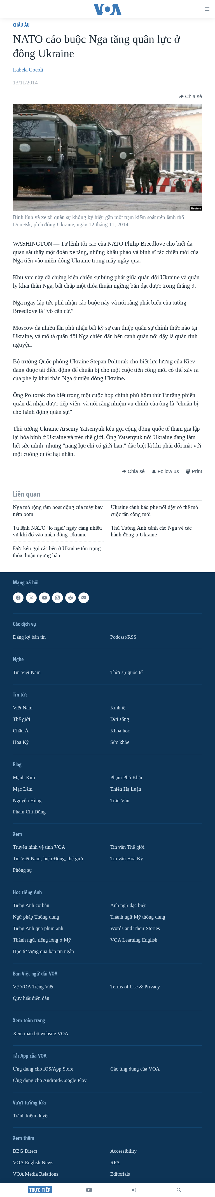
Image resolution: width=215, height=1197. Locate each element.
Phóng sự (22, 870)
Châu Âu (21, 25)
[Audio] (134, 1190)
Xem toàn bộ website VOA (40, 1033)
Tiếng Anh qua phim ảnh (38, 928)
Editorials (120, 1174)
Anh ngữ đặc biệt (128, 905)
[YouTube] (89, 1190)
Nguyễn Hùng (27, 800)
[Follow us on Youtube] (44, 597)
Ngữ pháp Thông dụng (36, 917)
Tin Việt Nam (27, 672)
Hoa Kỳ (21, 742)
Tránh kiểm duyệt (31, 1116)
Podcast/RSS (123, 637)
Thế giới (21, 719)
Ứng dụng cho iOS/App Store (43, 1069)
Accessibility (123, 1151)
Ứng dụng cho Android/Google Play (50, 1080)
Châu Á (21, 731)
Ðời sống (119, 719)
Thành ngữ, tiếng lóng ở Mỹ (42, 940)
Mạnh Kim (24, 777)
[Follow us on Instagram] (57, 597)
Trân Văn (119, 800)
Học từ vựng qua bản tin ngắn (43, 951)
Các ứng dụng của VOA (135, 1069)
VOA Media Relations (35, 1174)
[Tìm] (178, 1190)
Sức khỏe (119, 742)
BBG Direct (25, 1151)
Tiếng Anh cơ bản (31, 905)
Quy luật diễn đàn (31, 998)
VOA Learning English (133, 940)
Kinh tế (117, 708)
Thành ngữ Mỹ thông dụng (137, 917)
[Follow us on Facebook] (18, 597)
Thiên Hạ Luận (125, 789)
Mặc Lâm (22, 789)
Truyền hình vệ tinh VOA (39, 847)
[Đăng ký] (83, 597)
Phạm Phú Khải (126, 777)
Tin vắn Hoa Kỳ (126, 858)
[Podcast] (70, 597)
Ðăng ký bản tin (29, 637)
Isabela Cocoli (28, 69)
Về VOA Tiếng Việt (33, 987)
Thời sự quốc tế (126, 672)
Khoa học (120, 731)
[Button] (190, 96)
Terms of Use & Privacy (135, 987)
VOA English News (33, 1162)
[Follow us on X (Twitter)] (31, 597)
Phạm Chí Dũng (29, 812)
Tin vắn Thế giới (127, 847)
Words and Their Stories (135, 928)
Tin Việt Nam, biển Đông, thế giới (48, 858)
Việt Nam (22, 708)
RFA (115, 1162)
